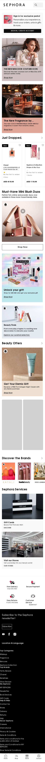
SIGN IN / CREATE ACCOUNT (22, 31)
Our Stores (8, 566)
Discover (7, 528)
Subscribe (7, 627)
